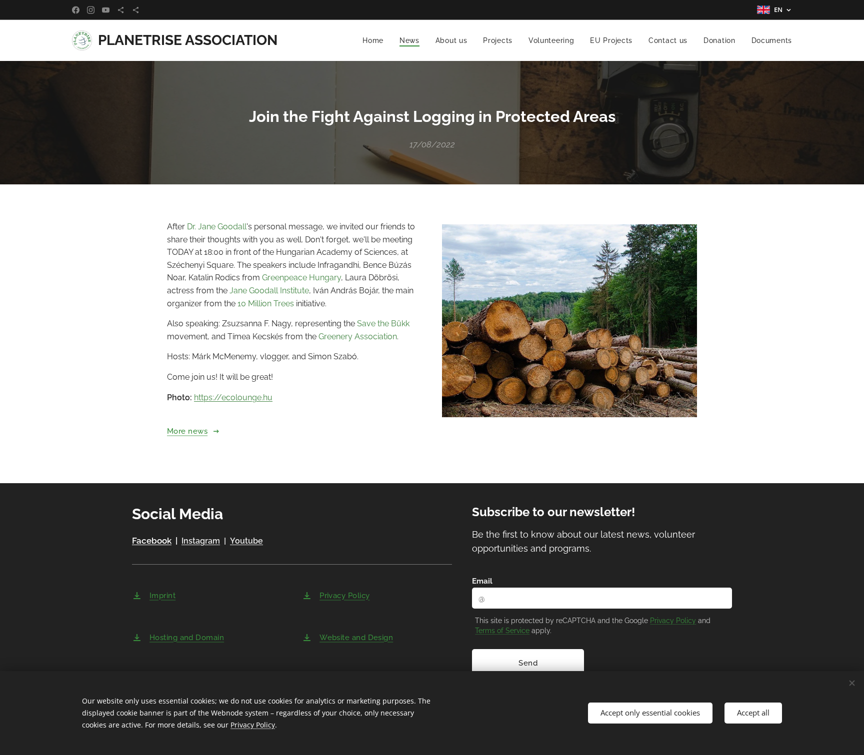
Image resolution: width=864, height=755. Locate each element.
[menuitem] (376, 40)
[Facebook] (76, 9)
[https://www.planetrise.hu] (120, 9)
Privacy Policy (673, 621)
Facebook (152, 541)
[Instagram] (90, 9)
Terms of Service (502, 631)
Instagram (201, 541)
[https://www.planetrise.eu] (136, 9)
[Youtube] (106, 9)
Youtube (246, 541)
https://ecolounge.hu (233, 397)
